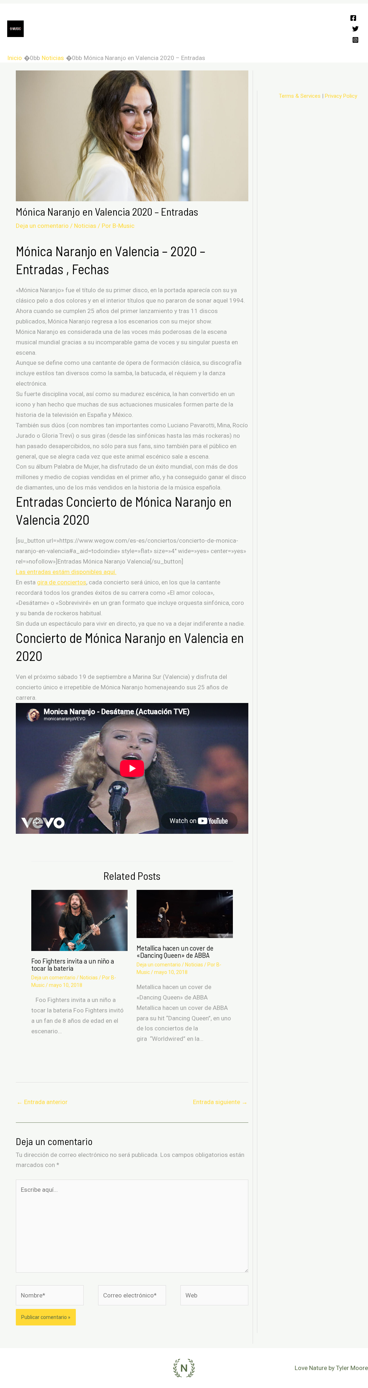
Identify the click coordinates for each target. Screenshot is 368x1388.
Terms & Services (300, 96)
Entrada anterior (42, 1102)
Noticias (85, 225)
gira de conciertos (61, 582)
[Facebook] (353, 18)
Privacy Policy (341, 96)
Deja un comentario (42, 225)
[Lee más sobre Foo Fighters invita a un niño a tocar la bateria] (79, 920)
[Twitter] (355, 29)
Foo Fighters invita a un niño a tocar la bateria (72, 964)
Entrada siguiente (220, 1102)
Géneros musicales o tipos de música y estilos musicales (127, 41)
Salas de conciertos (248, 16)
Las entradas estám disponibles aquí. (66, 571)
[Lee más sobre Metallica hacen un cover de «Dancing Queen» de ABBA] (185, 913)
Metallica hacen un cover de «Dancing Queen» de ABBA (175, 951)
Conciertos (152, 16)
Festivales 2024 (71, 16)
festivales (268, 41)
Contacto (230, 41)
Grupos (115, 16)
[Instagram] (355, 40)
